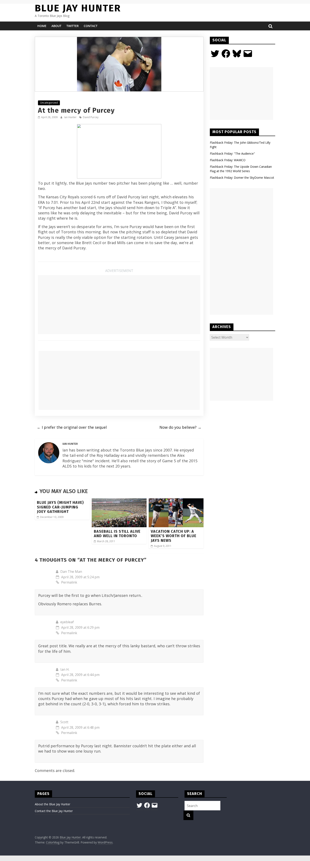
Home (41, 26)
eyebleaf (67, 622)
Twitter (72, 26)
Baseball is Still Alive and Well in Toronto (117, 533)
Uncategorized (49, 102)
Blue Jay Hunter (78, 8)
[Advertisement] (119, 304)
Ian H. (64, 669)
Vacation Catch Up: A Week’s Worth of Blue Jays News (173, 536)
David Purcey (90, 117)
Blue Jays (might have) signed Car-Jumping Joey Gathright (60, 507)
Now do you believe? (180, 427)
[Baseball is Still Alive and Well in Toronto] (119, 501)
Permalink (69, 582)
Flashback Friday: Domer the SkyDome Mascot (242, 178)
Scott (64, 722)
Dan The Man (71, 571)
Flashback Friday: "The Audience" (232, 153)
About (56, 26)
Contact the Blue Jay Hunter (54, 811)
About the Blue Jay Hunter (52, 804)
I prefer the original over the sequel (72, 427)
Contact (90, 26)
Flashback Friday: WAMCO (227, 160)
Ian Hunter (70, 117)
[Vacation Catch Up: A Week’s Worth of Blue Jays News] (176, 501)
